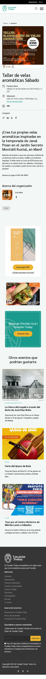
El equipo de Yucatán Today (15, 619)
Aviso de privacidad (12, 616)
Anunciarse (33, 2)
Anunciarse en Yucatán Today (15, 612)
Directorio (8, 593)
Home (5, 23)
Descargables (9, 596)
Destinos (8, 576)
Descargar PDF (23, 267)
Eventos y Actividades (13, 586)
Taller (6, 208)
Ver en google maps (14, 101)
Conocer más (23, 334)
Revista (7, 599)
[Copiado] (3, 118)
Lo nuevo (8, 602)
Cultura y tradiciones (12, 583)
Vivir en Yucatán (10, 589)
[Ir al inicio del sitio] (9, 11)
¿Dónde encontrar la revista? (23, 273)
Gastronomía (9, 580)
